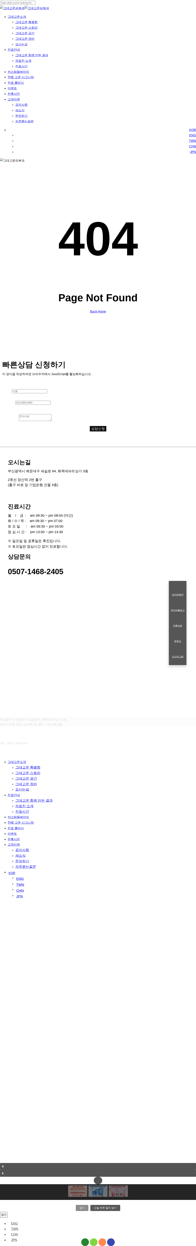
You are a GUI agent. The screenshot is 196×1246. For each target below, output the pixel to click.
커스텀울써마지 (18, 817)
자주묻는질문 (25, 867)
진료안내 (14, 795)
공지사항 (22, 850)
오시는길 (22, 789)
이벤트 (12, 833)
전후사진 (14, 839)
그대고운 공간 (26, 778)
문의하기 (22, 861)
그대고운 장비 (26, 784)
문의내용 (10, 420)
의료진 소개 (24, 806)
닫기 (82, 1207)
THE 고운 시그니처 (21, 822)
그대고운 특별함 (27, 767)
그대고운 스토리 (27, 773)
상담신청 (98, 429)
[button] (98, 1166)
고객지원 (14, 844)
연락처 (8, 402)
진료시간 (22, 812)
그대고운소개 (17, 762)
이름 (7, 391)
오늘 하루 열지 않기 (105, 1207)
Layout (7, 382)
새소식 (20, 856)
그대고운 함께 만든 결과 (34, 800)
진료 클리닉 (16, 828)
